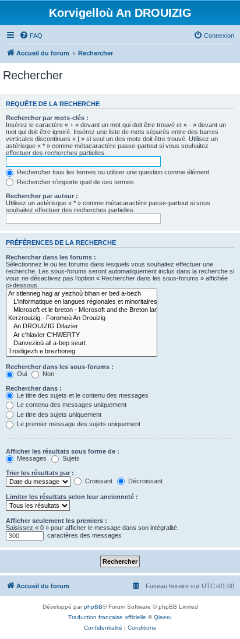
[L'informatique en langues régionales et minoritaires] (81, 302)
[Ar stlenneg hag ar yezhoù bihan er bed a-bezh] (81, 294)
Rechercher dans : (34, 388)
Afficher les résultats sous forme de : (62, 451)
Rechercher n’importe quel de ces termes (74, 181)
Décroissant (144, 481)
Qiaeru (163, 617)
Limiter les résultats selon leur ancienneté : (72, 496)
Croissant (97, 481)
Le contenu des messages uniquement (70, 404)
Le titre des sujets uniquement (58, 414)
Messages (31, 458)
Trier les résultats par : (40, 472)
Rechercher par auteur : (42, 195)
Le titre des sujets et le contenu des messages (82, 395)
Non (47, 373)
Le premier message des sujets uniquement (77, 423)
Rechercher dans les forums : (51, 257)
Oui (21, 373)
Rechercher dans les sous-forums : (60, 366)
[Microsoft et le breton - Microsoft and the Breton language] (81, 310)
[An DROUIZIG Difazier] (81, 326)
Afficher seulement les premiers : (56, 520)
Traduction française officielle (107, 617)
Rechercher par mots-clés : (47, 117)
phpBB (93, 606)
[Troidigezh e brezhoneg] (81, 351)
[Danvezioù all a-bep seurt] (81, 343)
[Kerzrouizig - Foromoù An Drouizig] (81, 318)
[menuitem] (31, 36)
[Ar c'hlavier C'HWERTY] (81, 335)
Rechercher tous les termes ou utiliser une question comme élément (112, 171)
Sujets (70, 458)
